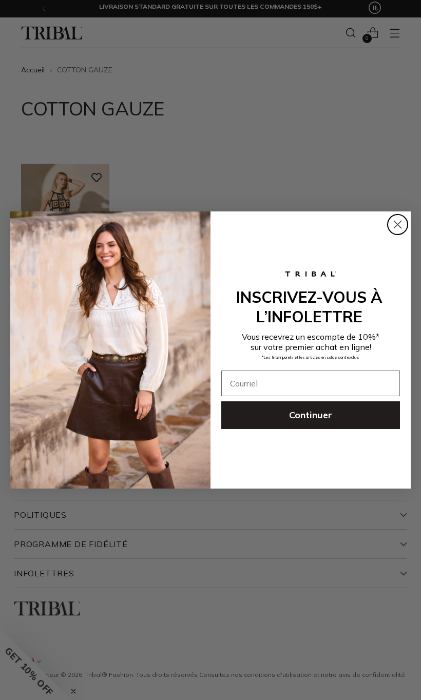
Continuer (310, 415)
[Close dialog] (398, 225)
